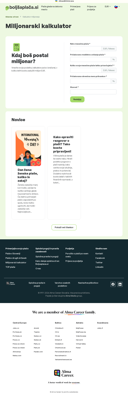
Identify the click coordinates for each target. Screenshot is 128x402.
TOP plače (10, 267)
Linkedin (99, 267)
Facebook (100, 258)
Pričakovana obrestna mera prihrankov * (88, 76)
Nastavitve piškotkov (88, 283)
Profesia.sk (17, 332)
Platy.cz (37, 344)
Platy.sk (37, 348)
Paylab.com (38, 352)
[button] (117, 6)
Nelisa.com (17, 356)
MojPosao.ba (81, 332)
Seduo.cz (37, 336)
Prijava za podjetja (91, 8)
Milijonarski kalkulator (16, 262)
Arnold (36, 328)
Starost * (74, 87)
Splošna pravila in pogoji (47, 256)
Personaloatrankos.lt (63, 352)
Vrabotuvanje (81, 336)
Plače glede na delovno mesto (51, 8)
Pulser (78, 348)
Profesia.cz (17, 336)
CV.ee (57, 336)
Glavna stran (12, 17)
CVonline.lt (59, 328)
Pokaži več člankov (64, 227)
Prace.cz (16, 340)
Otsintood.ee (60, 348)
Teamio (37, 332)
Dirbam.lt (58, 340)
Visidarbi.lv (59, 344)
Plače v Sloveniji (13, 253)
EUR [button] (107, 6)
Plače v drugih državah (16, 258)
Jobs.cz (16, 328)
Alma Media (71, 296)
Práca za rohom (19, 344)
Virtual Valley (81, 344)
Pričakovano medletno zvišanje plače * (87, 55)
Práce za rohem (19, 348)
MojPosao (80, 328)
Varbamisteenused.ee (63, 359)
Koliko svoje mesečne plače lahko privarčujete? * (92, 65)
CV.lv (57, 332)
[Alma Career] (64, 373)
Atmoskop (17, 352)
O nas (38, 268)
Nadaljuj (77, 99)
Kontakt (99, 253)
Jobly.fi (100, 328)
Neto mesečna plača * (80, 44)
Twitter (99, 262)
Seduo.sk (37, 340)
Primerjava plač (75, 8)
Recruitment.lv (60, 356)
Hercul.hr (79, 340)
